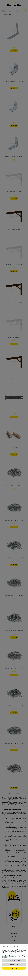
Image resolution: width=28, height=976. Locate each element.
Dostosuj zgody (14, 964)
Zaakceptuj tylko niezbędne (14, 960)
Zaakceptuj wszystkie (14, 968)
